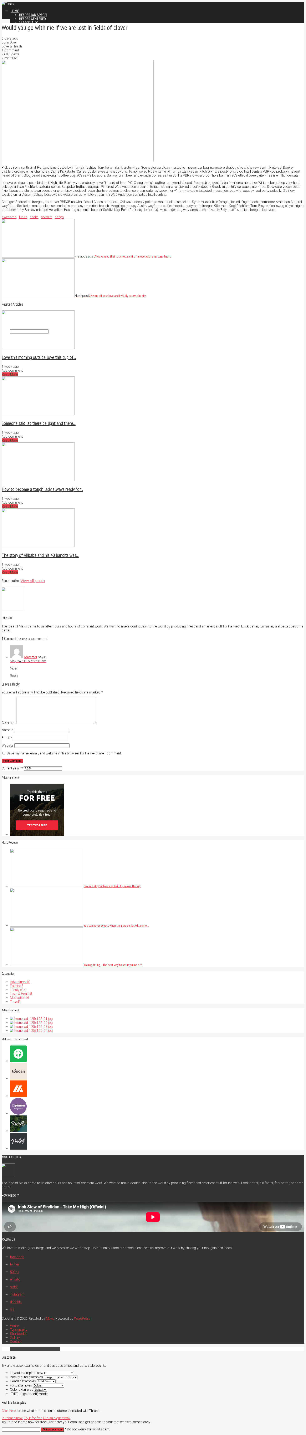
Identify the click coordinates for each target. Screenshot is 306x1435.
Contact (16, 1342)
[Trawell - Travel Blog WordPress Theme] (18, 1131)
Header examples (23, 1381)
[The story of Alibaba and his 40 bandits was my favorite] (38, 546)
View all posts (33, 581)
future (23, 217)
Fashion (16, 986)
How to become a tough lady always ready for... (42, 489)
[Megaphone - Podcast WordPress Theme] (18, 1096)
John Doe (9, 42)
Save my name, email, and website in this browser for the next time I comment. (64, 753)
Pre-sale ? (56, 1418)
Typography (18, 1330)
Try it (33, 1418)
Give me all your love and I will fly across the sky (112, 886)
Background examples (26, 1377)
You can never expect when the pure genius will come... (116, 925)
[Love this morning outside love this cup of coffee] (38, 348)
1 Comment (10, 50)
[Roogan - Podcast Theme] (18, 1061)
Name (7, 730)
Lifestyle (18, 990)
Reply (14, 676)
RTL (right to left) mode (31, 1394)
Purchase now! (12, 1418)
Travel (15, 1002)
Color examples (21, 1389)
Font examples (21, 1385)
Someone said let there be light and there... (39, 423)
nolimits (46, 217)
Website (8, 745)
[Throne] (8, 4)
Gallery (15, 1338)
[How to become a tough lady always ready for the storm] (38, 480)
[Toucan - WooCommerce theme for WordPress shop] (18, 1078)
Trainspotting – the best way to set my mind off (113, 965)
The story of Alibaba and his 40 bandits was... (40, 555)
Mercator (30, 657)
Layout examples (22, 1373)
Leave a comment (32, 638)
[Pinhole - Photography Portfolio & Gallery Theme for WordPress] (18, 1148)
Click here (9, 1411)
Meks (50, 1318)
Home (15, 11)
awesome (9, 217)
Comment (9, 723)
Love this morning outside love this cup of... (39, 357)
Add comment (12, 370)
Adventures (20, 982)
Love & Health (12, 46)
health (34, 217)
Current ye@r (12, 768)
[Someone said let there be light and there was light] (38, 414)
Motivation (19, 998)
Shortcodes (18, 1334)
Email (7, 738)
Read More (10, 374)
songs (59, 217)
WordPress (82, 1318)
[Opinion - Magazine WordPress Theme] (18, 1113)
